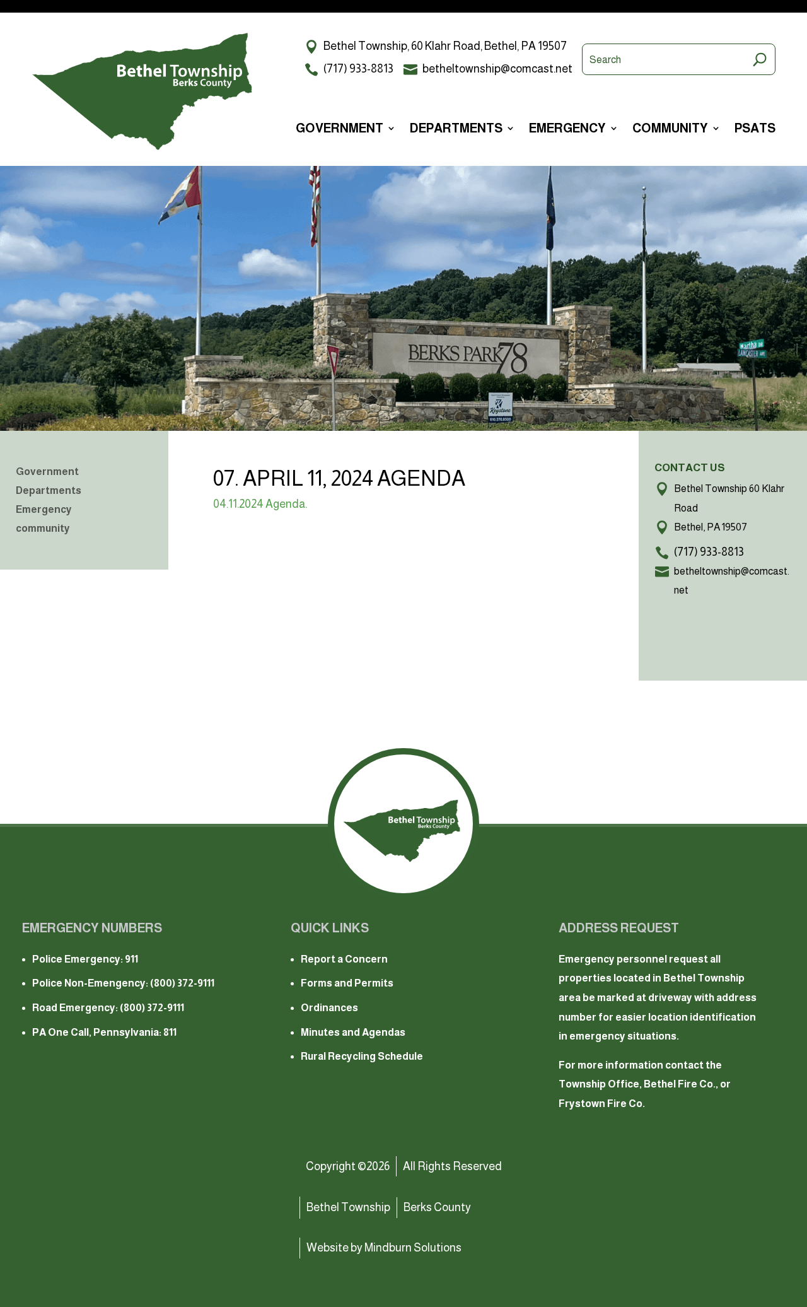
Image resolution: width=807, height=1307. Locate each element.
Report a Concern (344, 959)
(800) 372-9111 (182, 983)
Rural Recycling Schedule (362, 1056)
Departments (48, 491)
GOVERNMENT (339, 129)
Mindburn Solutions (413, 1247)
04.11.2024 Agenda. (260, 504)
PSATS (754, 129)
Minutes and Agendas (353, 1032)
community (670, 129)
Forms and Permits (347, 983)
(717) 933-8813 (358, 68)
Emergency (44, 510)
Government (47, 472)
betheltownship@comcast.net (497, 68)
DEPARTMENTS (456, 129)
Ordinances (329, 1007)
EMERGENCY (567, 129)
